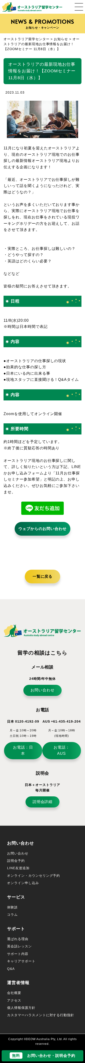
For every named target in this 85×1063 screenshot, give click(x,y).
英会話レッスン (19, 946)
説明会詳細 (43, 802)
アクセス (14, 1000)
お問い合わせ (42, 690)
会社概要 (14, 993)
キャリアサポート (21, 961)
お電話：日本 (23, 750)
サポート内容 (17, 954)
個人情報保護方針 (21, 1008)
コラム (12, 914)
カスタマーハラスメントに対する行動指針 (40, 1015)
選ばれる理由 (17, 939)
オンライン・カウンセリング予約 (33, 875)
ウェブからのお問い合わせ (42, 529)
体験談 (12, 907)
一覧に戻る (43, 576)
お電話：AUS (62, 750)
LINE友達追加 (18, 868)
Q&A (11, 969)
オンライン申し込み (23, 883)
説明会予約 (16, 861)
